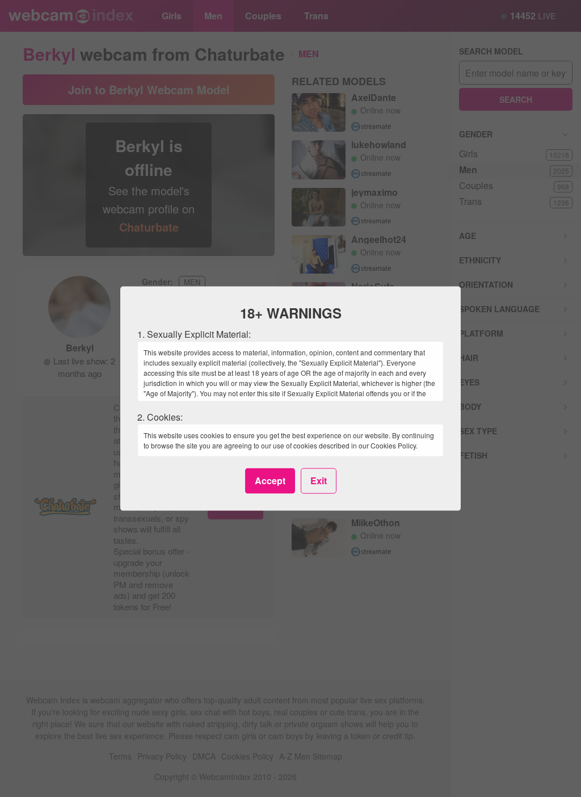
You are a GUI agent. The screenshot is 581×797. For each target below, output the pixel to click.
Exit (318, 480)
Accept (270, 480)
